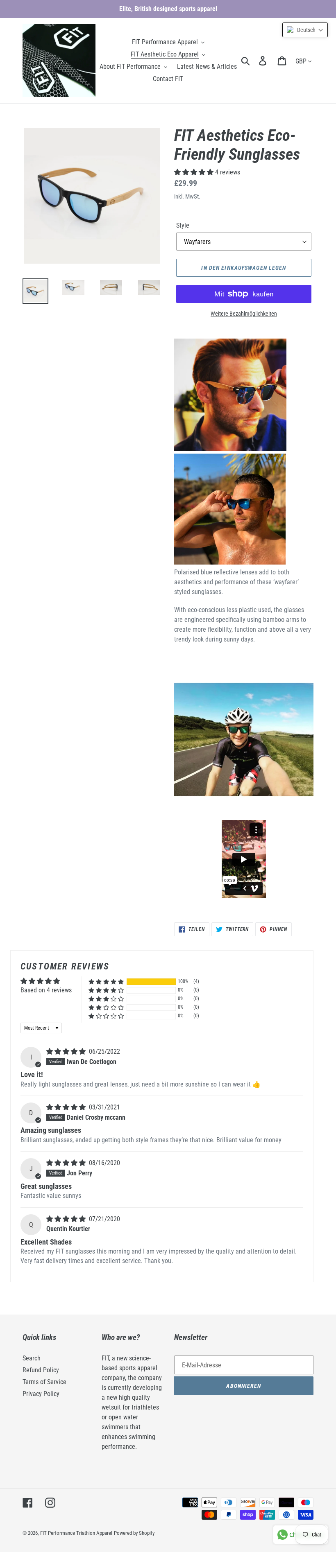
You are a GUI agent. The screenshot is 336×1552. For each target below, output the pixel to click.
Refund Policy (41, 1370)
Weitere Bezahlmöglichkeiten (244, 313)
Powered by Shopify (134, 1533)
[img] (66, 1051)
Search (32, 1358)
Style (182, 225)
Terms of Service (44, 1382)
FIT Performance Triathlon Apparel (76, 1533)
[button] (194, 172)
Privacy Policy (41, 1394)
